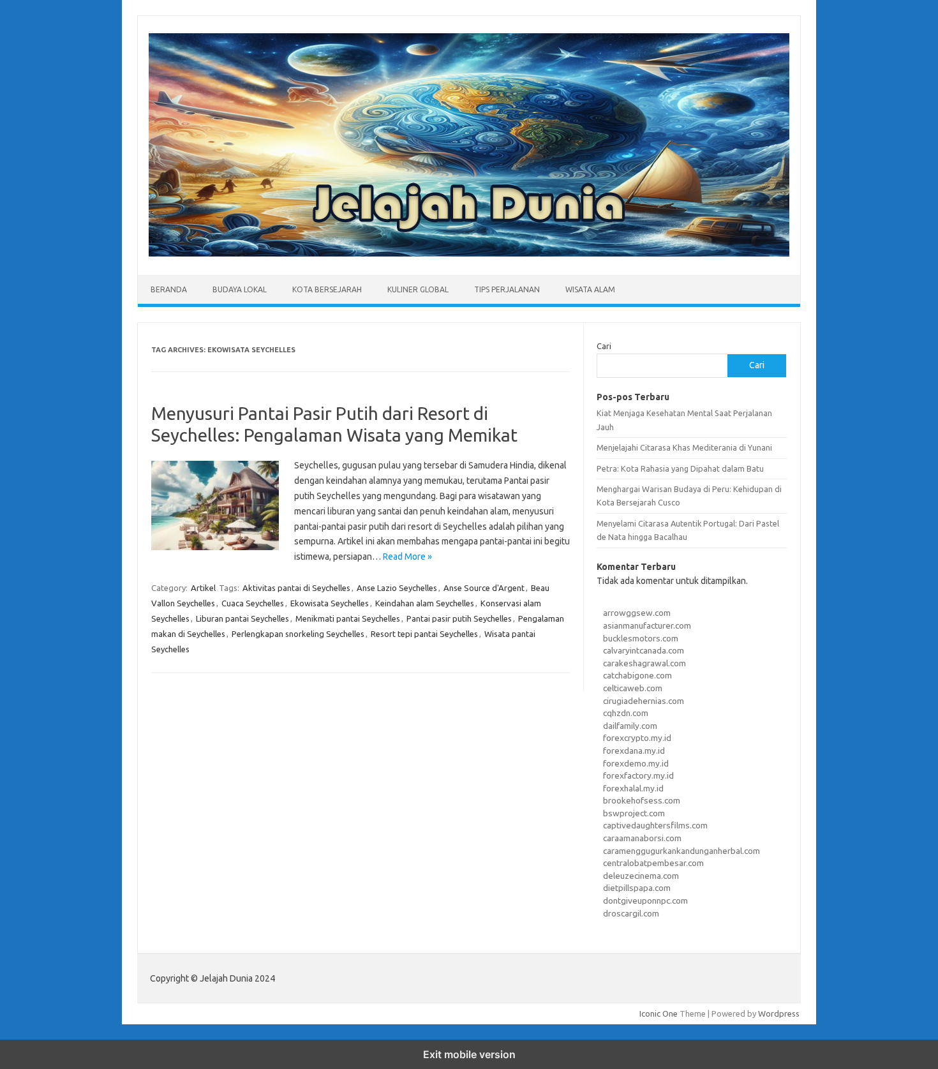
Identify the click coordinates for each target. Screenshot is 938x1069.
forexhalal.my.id (633, 788)
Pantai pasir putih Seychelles (459, 618)
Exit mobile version (469, 1054)
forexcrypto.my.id (637, 738)
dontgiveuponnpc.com (645, 900)
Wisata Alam (590, 289)
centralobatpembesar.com (653, 863)
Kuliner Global (418, 289)
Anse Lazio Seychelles (397, 587)
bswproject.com (634, 813)
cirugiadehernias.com (643, 701)
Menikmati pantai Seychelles (347, 618)
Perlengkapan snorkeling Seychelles (298, 633)
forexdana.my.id (634, 750)
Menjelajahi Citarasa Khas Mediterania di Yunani (684, 447)
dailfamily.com (630, 726)
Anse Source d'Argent (484, 587)
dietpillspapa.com (637, 888)
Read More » (407, 556)
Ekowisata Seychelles (329, 603)
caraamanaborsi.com (642, 838)
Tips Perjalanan (507, 289)
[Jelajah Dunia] (469, 253)
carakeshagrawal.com (644, 663)
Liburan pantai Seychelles (242, 618)
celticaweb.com (632, 688)
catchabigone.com (637, 675)
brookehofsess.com (641, 800)
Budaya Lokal (239, 289)
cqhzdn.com (625, 713)
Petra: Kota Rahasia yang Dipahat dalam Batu (680, 468)
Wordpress (779, 1013)
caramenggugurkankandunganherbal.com (681, 851)
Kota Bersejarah (327, 289)
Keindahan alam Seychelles (424, 603)
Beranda (169, 289)
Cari (604, 345)
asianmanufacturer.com (647, 625)
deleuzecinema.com (641, 876)
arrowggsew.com (637, 613)
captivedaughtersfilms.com (655, 825)
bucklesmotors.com (640, 638)
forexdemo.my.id (636, 763)
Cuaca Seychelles (252, 603)
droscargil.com (631, 913)
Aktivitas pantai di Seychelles (296, 587)
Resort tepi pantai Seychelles (424, 633)
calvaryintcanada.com (643, 650)
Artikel (203, 587)
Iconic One (658, 1013)
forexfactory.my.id (638, 775)
